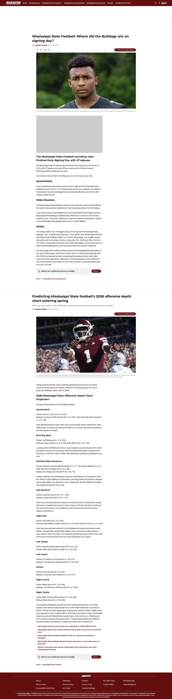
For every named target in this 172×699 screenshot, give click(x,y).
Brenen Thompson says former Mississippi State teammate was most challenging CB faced (67, 648)
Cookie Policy (108, 684)
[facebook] (159, 3)
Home (38, 279)
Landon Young (41, 45)
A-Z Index (66, 688)
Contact (85, 681)
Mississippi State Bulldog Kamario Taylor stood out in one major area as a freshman (69, 642)
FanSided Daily (129, 681)
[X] (155, 3)
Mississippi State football (54, 388)
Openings (66, 681)
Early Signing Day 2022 (84, 176)
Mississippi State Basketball (74, 3)
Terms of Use (87, 684)
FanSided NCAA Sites (123, 3)
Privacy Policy (68, 684)
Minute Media (25, 693)
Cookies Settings (88, 688)
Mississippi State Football (52, 664)
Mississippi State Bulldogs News (54, 279)
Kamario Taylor (49, 414)
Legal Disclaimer (129, 684)
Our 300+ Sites (109, 681)
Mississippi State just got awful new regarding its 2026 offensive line (67, 626)
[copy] (48, 49)
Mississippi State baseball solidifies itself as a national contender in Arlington (66, 637)
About (25, 3)
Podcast (110, 3)
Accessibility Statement (45, 688)
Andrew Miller (41, 309)
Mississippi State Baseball (95, 3)
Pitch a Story (41, 684)
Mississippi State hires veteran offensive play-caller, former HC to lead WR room (69, 631)
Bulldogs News (34, 3)
